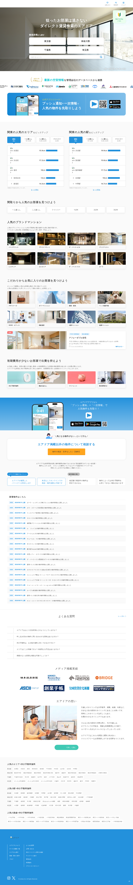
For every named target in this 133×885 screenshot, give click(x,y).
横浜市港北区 (72, 773)
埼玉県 (85, 49)
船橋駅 (88, 801)
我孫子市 (66, 777)
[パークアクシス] (21, 239)
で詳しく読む (71, 747)
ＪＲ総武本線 (50, 817)
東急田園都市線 (71, 817)
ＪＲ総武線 (40, 817)
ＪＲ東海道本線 (117, 821)
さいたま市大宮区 (33, 781)
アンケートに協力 (31, 856)
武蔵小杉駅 (17, 797)
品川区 (62, 769)
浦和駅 (23, 805)
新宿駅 (23, 793)
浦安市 (73, 777)
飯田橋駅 (30, 793)
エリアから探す (14, 852)
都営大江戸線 (106, 821)
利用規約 (28, 862)
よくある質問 (30, 845)
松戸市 (40, 777)
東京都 (47, 41)
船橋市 (33, 777)
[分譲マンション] (82, 317)
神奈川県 (85, 41)
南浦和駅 (30, 805)
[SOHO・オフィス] (21, 317)
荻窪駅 (56, 793)
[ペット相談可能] (112, 297)
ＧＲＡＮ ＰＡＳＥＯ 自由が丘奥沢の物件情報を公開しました (48, 570)
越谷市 (76, 781)
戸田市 (87, 781)
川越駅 (77, 805)
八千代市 (52, 777)
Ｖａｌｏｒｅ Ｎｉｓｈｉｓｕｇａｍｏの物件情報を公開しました (49, 585)
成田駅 (81, 801)
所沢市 (69, 781)
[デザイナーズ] (21, 297)
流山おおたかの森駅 (49, 801)
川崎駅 (32, 797)
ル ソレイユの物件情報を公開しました (40, 528)
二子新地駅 (89, 797)
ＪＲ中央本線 (30, 817)
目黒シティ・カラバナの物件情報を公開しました (43, 554)
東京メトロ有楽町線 (57, 821)
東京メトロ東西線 (28, 821)
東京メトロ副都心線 (84, 817)
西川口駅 (58, 805)
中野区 (75, 769)
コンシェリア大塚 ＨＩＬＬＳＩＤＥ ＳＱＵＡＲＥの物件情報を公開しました (53, 580)
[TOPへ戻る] (16, 3)
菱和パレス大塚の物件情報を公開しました (41, 564)
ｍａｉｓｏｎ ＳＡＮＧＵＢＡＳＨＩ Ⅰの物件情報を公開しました (49, 601)
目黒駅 (37, 793)
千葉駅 (16, 801)
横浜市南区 (82, 773)
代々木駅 (63, 793)
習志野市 (80, 777)
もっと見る (35, 190)
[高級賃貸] (51, 317)
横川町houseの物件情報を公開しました (40, 549)
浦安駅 (23, 801)
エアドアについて (14, 845)
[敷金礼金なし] (51, 377)
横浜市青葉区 (92, 773)
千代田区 (49, 769)
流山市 (59, 777)
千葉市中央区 (18, 777)
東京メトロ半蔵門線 (72, 821)
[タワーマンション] (51, 297)
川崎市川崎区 (102, 773)
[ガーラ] (112, 258)
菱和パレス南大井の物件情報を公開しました (42, 595)
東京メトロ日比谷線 (14, 821)
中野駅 (43, 793)
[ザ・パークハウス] (82, 258)
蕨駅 (64, 805)
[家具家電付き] (112, 377)
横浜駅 (25, 797)
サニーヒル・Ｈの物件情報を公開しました (41, 539)
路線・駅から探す (14, 856)
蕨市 (81, 781)
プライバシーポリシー (32, 866)
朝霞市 (93, 781)
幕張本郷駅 (66, 801)
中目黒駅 (79, 793)
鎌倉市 (64, 773)
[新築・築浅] (82, 297)
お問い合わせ (30, 849)
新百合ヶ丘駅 (71, 797)
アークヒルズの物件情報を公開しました (40, 534)
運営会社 (28, 859)
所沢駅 (70, 805)
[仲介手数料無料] (21, 377)
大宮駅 (16, 805)
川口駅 (51, 805)
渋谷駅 (16, 793)
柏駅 (58, 801)
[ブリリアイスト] (112, 239)
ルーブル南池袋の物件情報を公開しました (41, 590)
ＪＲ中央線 (20, 817)
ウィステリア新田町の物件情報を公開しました (43, 513)
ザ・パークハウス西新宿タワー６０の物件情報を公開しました (48, 559)
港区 (28, 769)
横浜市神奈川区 (48, 773)
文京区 (69, 769)
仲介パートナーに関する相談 (34, 852)
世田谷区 (35, 769)
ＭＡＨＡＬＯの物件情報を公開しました (40, 544)
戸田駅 (37, 805)
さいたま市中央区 (46, 781)
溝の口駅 (53, 797)
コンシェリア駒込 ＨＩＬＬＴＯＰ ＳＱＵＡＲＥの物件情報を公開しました (52, 575)
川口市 (63, 781)
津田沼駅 (74, 801)
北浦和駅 (44, 805)
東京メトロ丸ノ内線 (112, 817)
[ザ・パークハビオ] (82, 239)
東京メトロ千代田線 (42, 821)
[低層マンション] (112, 317)
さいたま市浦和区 (19, 781)
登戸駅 (46, 797)
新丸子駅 (39, 797)
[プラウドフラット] (51, 239)
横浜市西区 (37, 773)
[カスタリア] (51, 258)
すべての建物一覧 (14, 849)
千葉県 (47, 49)
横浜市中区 (17, 773)
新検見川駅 (37, 801)
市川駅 (29, 801)
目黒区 (16, 769)
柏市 (45, 777)
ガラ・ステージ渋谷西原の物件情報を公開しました (44, 508)
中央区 (56, 769)
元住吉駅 (81, 797)
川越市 (56, 781)
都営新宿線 (96, 821)
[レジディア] (21, 258)
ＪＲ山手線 (11, 817)
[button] (129, 881)
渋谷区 (23, 769)
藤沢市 (57, 773)
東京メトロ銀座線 (98, 817)
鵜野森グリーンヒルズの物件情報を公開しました (43, 523)
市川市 (27, 777)
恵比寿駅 (71, 793)
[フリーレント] (82, 377)
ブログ (11, 859)
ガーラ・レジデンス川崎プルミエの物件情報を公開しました (47, 503)
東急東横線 (60, 817)
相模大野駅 (61, 797)
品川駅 (50, 793)
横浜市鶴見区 (27, 773)
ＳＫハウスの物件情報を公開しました (40, 518)
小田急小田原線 (86, 821)
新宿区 (42, 769)
